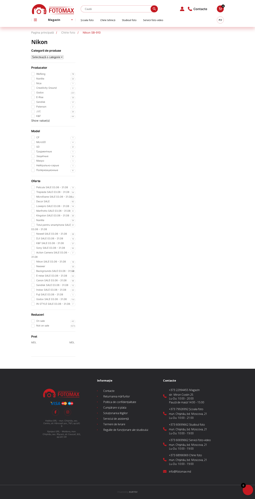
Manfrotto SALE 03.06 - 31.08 (53, 210)
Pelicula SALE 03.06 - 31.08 (52, 187)
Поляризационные (47, 170)
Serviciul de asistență (116, 418)
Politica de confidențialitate (119, 402)
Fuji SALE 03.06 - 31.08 (49, 294)
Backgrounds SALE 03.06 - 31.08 (55, 270)
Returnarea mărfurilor (116, 396)
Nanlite (40, 78)
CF (37, 137)
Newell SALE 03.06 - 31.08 (51, 233)
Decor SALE (43, 201)
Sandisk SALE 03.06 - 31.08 (52, 285)
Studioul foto (129, 20)
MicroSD (41, 142)
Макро (40, 160)
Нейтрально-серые (47, 165)
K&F (38, 115)
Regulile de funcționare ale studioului (125, 430)
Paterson (41, 106)
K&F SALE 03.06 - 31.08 (50, 243)
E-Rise (39, 97)
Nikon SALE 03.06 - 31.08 (51, 261)
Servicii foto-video (153, 20)
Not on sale (42, 325)
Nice (38, 83)
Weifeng (40, 73)
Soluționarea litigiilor (115, 413)
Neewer (40, 266)
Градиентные (44, 151)
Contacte (108, 391)
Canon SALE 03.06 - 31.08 (51, 280)
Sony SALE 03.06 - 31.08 (50, 247)
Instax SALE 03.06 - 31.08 (51, 289)
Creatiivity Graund (46, 87)
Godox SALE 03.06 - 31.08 (51, 299)
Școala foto (87, 20)
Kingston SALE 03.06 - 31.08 (52, 215)
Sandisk (40, 101)
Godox (40, 92)
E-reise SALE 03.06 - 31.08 (51, 275)
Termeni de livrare (114, 424)
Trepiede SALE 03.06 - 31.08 (52, 191)
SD (38, 146)
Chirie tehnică (107, 20)
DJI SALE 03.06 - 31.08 (49, 238)
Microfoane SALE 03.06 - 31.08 (54, 196)
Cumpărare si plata (114, 407)
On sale (40, 320)
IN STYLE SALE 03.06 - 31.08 (53, 303)
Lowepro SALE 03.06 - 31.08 (52, 206)
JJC (38, 111)
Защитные (42, 156)
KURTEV (127, 492)
